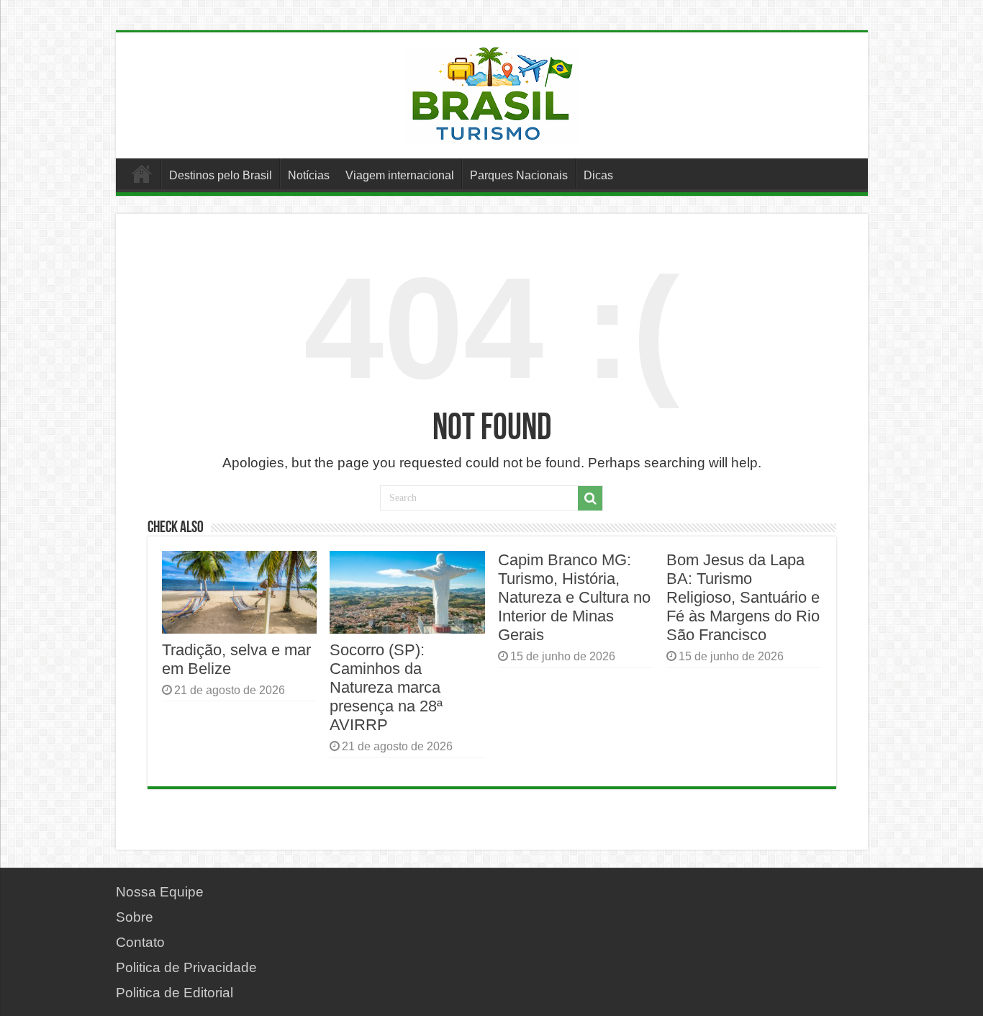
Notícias (309, 175)
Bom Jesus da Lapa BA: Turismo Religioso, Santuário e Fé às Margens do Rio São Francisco (743, 597)
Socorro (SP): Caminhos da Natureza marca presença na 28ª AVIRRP (386, 687)
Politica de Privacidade (186, 967)
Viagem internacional (399, 175)
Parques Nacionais (519, 175)
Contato (140, 942)
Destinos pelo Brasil (220, 175)
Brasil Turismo (141, 173)
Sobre (134, 917)
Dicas (598, 175)
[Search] (590, 498)
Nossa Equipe (160, 891)
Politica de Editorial (174, 992)
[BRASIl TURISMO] (491, 93)
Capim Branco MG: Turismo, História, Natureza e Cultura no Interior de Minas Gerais (574, 597)
